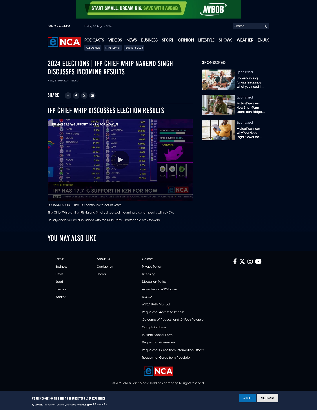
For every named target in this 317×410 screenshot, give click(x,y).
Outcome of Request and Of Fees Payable (172, 319)
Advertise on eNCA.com (159, 289)
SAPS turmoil (112, 48)
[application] (120, 160)
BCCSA (147, 297)
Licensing (148, 274)
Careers (147, 259)
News (132, 40)
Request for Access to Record (163, 312)
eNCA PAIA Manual (156, 304)
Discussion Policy (154, 281)
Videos (115, 40)
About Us (103, 259)
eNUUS (263, 40)
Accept (247, 398)
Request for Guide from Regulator (166, 357)
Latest (59, 259)
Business (149, 40)
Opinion (186, 40)
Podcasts (94, 40)
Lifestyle (206, 40)
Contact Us (105, 266)
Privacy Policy (151, 266)
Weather (245, 40)
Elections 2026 (134, 48)
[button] (120, 160)
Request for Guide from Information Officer (173, 350)
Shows (225, 40)
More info (100, 404)
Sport (167, 40)
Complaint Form (154, 327)
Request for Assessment (159, 342)
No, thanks (267, 398)
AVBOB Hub (93, 48)
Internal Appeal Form (157, 335)
